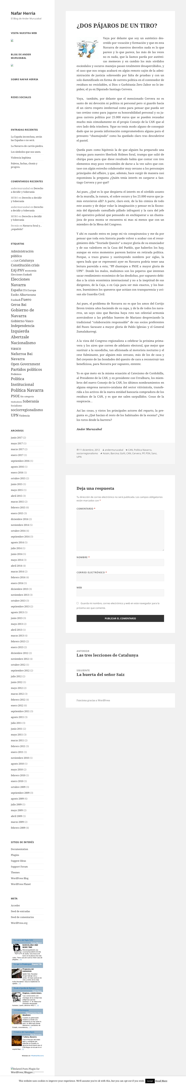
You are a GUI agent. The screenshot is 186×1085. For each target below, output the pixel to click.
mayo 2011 (17, 734)
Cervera (136, 453)
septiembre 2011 (20, 711)
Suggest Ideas (18, 860)
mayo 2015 (17, 490)
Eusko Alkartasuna (23, 295)
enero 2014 (17, 583)
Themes (15, 872)
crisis (35, 265)
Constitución (21, 265)
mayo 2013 (17, 624)
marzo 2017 (17, 449)
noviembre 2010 (20, 757)
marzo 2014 (17, 571)
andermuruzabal (114, 449)
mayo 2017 (17, 443)
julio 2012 (16, 676)
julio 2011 (16, 723)
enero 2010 (17, 781)
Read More (161, 1080)
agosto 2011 (17, 717)
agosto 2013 (17, 612)
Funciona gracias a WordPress (93, 700)
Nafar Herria (23, 13)
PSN (148, 453)
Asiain (106, 453)
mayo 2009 (17, 810)
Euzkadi (15, 299)
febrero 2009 (18, 827)
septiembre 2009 (20, 792)
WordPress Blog (19, 878)
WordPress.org (19, 923)
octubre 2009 (18, 787)
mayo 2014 (17, 559)
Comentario (86, 508)
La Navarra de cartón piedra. (27, 146)
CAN (16, 260)
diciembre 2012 (19, 653)
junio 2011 (16, 728)
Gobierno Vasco (22, 321)
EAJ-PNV (17, 270)
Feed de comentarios (22, 917)
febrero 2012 (18, 699)
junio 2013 (16, 618)
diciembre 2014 (19, 519)
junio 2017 (16, 437)
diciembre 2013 (19, 589)
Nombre (83, 557)
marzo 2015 (17, 501)
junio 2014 (16, 554)
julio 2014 (16, 548)
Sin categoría (27, 396)
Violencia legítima (21, 157)
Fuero (26, 299)
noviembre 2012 (20, 658)
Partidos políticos (26, 369)
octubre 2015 (18, 478)
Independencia (22, 325)
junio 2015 (16, 484)
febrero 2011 (18, 746)
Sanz (154, 453)
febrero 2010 (18, 775)
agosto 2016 (17, 466)
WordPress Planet (21, 884)
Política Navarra (27, 390)
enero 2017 (17, 455)
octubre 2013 (18, 600)
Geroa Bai (18, 304)
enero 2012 (17, 705)
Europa (31, 290)
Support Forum (19, 866)
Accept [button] (150, 1081)
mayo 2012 (17, 688)
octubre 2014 (18, 530)
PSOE (15, 396)
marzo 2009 (17, 822)
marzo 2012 (17, 693)
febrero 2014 (18, 577)
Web (79, 587)
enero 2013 (17, 647)
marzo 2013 (17, 635)
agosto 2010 (17, 763)
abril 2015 (16, 495)
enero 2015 (17, 513)
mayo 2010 (17, 769)
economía (30, 270)
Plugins (15, 855)
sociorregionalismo (27, 409)
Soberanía (31, 401)
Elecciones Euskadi (21, 274)
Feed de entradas (20, 911)
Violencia (24, 415)
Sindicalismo (16, 401)
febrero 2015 (18, 507)
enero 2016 (17, 472)
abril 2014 (16, 565)
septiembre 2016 (20, 461)
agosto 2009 (17, 798)
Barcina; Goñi (118, 453)
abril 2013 (16, 629)
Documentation (19, 849)
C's (12, 261)
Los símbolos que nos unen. (26, 151)
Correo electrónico (92, 572)
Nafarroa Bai (22, 353)
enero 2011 (17, 752)
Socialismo (16, 405)
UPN (14, 415)
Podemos (16, 374)
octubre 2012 (18, 664)
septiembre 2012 (20, 670)
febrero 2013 (18, 641)
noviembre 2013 (20, 594)
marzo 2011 (17, 740)
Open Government (25, 364)
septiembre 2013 (20, 606)
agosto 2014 (17, 542)
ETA (25, 290)
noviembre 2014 (20, 525)
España (16, 290)
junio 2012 (16, 682)
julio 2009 (16, 804)
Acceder (15, 905)
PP (143, 453)
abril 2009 (16, 816)
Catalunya (26, 260)
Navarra (18, 359)
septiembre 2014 (20, 536)
